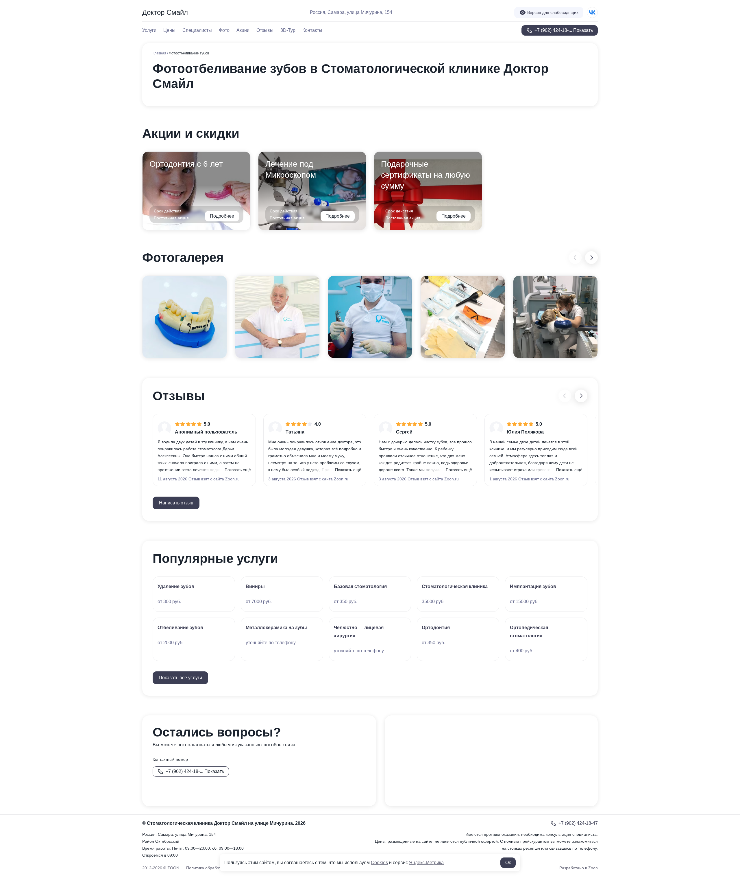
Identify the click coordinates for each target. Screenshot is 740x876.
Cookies (379, 862)
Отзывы (264, 30)
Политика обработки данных (213, 868)
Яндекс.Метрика (426, 862)
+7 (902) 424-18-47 (578, 823)
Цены (169, 30)
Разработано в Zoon (578, 868)
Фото (224, 30)
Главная (160, 53)
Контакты (312, 30)
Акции (242, 30)
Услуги (149, 30)
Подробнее (222, 216)
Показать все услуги (180, 677)
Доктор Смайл (165, 12)
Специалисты (197, 30)
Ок (508, 862)
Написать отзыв (176, 502)
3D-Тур (287, 30)
